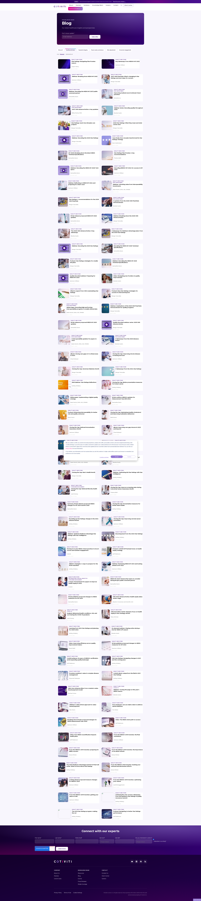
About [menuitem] (71, 5)
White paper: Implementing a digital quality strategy (84, 398)
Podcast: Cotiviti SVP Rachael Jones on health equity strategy (127, 549)
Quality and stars (70, 50)
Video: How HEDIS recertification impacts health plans (83, 735)
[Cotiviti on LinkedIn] (136, 861)
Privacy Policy (69, 448)
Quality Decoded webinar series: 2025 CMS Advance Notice (126, 323)
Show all (60, 50)
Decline (129, 456)
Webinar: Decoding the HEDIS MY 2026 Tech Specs (84, 168)
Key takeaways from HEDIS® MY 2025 (127, 61)
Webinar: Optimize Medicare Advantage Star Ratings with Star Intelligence (82, 534)
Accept (117, 456)
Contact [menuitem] (115, 5)
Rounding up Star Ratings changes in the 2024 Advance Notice (83, 519)
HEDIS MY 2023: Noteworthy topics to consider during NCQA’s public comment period (125, 579)
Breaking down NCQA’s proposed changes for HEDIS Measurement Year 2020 (82, 720)
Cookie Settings (77, 892)
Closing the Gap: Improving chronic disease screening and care (126, 354)
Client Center (105, 876)
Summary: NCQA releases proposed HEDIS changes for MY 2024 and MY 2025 (80, 504)
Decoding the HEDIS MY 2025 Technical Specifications (126, 246)
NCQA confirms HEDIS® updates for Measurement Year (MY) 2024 (123, 398)
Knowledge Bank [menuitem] (97, 5)
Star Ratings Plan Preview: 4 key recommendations (124, 153)
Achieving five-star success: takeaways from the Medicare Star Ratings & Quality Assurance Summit (128, 796)
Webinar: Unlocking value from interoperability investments (128, 185)
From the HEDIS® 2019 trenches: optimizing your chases (127, 780)
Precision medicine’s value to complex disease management (84, 674)
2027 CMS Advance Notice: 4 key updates (85, 109)
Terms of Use (67, 892)
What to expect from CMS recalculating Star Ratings (84, 291)
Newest (62, 54)
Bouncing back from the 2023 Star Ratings (129, 534)
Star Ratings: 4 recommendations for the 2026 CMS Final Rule (84, 200)
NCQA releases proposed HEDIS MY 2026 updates (84, 216)
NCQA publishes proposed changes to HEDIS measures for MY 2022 (126, 644)
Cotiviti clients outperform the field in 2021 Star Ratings (127, 674)
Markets (56, 876)
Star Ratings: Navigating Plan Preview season (83, 62)
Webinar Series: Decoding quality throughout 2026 (128, 108)
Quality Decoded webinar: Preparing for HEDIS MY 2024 (82, 276)
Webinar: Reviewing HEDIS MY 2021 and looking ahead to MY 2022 (127, 564)
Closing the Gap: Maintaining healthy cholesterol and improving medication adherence (125, 413)
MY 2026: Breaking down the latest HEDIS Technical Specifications (82, 153)
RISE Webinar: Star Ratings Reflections (84, 382)
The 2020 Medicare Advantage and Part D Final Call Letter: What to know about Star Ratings (82, 765)
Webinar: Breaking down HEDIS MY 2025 (84, 76)
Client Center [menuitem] (128, 5)
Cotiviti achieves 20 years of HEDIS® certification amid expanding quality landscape (82, 659)
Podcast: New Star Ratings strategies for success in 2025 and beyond (125, 291)
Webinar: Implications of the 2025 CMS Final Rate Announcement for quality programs (125, 306)
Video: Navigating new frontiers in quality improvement (126, 276)
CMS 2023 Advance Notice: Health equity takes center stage (127, 597)
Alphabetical (69, 54)
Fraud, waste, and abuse (97, 50)
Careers (104, 878)
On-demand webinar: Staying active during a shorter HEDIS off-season (126, 629)
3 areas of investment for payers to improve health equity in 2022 (83, 582)
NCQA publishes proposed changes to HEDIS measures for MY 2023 (82, 597)
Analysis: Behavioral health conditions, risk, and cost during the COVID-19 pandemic (82, 614)
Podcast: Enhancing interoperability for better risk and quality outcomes (82, 413)
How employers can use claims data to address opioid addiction (127, 705)
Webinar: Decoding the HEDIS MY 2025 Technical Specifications (125, 261)
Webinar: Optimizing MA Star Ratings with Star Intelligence (128, 473)
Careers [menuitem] (108, 5)
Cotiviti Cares (57, 878)
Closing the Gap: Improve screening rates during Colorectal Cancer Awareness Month (125, 488)
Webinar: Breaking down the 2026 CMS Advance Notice (125, 216)
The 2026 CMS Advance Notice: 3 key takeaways (82, 231)
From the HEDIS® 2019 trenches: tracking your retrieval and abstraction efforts (125, 765)
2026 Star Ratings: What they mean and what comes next (127, 123)
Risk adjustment (111, 50)
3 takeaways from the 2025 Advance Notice (127, 339)
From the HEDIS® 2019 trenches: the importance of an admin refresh (127, 750)
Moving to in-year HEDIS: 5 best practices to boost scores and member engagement (83, 549)
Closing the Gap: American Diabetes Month (85, 369)
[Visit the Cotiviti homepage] (60, 7)
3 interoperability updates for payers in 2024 (84, 339)
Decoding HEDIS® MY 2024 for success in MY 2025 (128, 168)
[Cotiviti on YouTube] (132, 861)
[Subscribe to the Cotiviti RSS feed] (145, 861)
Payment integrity (83, 50)
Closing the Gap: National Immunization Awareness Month (82, 428)
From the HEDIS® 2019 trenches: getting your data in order (83, 795)
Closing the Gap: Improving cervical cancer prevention (127, 519)
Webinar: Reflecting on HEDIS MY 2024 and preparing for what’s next (81, 183)
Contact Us (105, 873)
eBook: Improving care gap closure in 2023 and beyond (127, 428)
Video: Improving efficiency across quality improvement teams (82, 644)
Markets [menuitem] (78, 5)
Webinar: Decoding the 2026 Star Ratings (85, 138)
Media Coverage (82, 884)
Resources (81, 873)
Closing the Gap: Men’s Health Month (83, 472)
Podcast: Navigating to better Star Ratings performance (126, 812)
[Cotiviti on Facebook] (141, 861)
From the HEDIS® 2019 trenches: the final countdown (127, 735)
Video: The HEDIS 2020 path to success (127, 719)
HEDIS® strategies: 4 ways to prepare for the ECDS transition (83, 564)
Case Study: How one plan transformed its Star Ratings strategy (127, 138)
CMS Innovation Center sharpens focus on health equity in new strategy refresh (126, 612)
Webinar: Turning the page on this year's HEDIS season (126, 690)
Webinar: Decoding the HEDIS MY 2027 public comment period (83, 92)
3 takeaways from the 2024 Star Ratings (128, 369)
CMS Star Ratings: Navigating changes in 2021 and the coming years (126, 659)
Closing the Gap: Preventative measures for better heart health (126, 504)
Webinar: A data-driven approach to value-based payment (82, 705)
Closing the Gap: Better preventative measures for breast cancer (127, 383)
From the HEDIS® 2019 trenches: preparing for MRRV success (84, 750)
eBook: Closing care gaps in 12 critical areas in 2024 (84, 354)
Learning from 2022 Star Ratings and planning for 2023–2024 (83, 629)
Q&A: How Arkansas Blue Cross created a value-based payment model (83, 689)
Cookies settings (104, 457)
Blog (79, 876)
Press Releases (82, 881)
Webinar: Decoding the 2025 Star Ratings (85, 246)
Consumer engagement (125, 50)
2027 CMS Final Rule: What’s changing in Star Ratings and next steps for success (125, 77)
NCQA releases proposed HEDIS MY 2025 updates (84, 323)
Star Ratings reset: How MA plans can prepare (83, 123)
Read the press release (119, 1)
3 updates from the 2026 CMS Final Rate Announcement (126, 201)
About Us (56, 873)
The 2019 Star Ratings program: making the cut (84, 812)
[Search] (121, 5)
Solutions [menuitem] (86, 5)
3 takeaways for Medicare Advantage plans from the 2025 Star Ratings (127, 231)
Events (80, 878)
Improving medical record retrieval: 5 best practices (127, 93)
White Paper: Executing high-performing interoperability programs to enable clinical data (82, 308)
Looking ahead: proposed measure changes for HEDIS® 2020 (83, 780)
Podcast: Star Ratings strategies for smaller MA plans (84, 261)
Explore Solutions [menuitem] (74, 8)
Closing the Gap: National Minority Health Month (84, 489)
